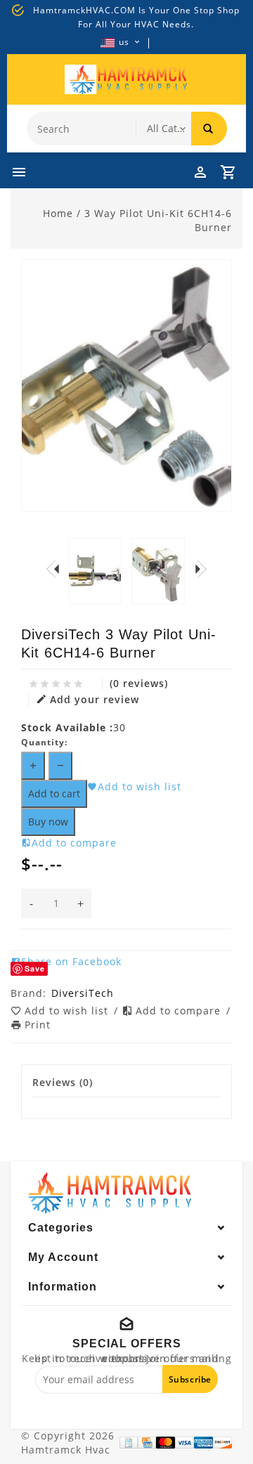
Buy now (48, 821)
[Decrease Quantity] (60, 766)
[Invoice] (128, 1443)
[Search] (209, 128)
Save (35, 968)
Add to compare (180, 1010)
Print (38, 1024)
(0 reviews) (139, 683)
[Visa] (184, 1443)
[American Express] (203, 1443)
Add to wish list (68, 1010)
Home (58, 213)
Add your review (94, 699)
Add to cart (54, 793)
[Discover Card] (222, 1443)
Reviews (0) (62, 1082)
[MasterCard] (165, 1443)
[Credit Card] (147, 1443)
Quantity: (44, 742)
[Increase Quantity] (33, 766)
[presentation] (52, 569)
